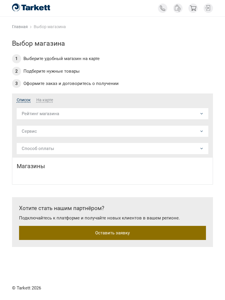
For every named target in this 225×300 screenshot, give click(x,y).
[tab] (24, 100)
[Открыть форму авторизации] (208, 8)
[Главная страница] (31, 7)
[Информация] (162, 8)
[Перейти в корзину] (193, 8)
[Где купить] (178, 8)
